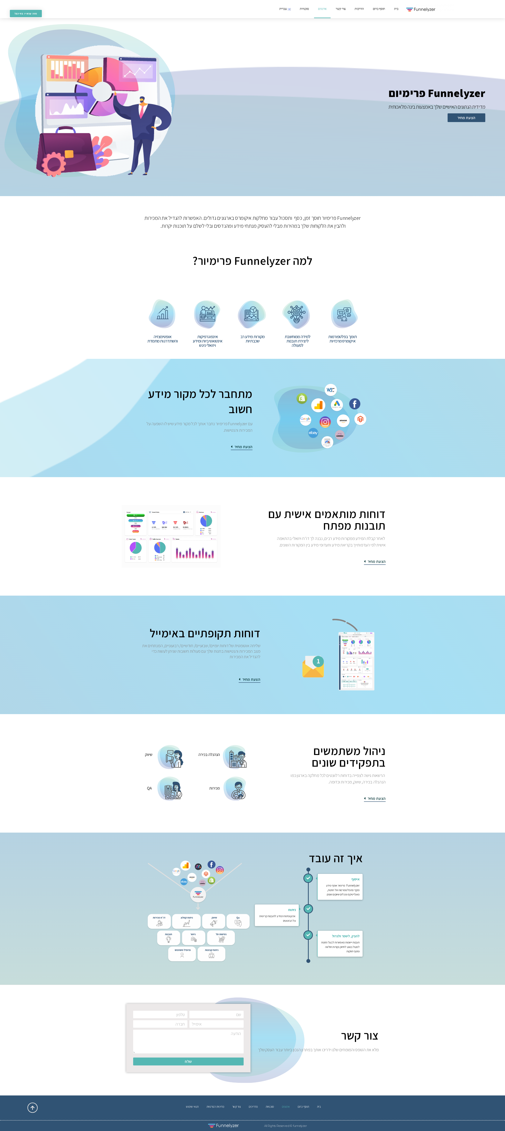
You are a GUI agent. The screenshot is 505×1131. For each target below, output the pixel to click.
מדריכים (253, 1107)
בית (396, 9)
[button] (466, 117)
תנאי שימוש (192, 1107)
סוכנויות (304, 9)
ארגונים (322, 9)
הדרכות (359, 9)
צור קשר (341, 9)
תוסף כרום (379, 9)
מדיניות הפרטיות (215, 1107)
